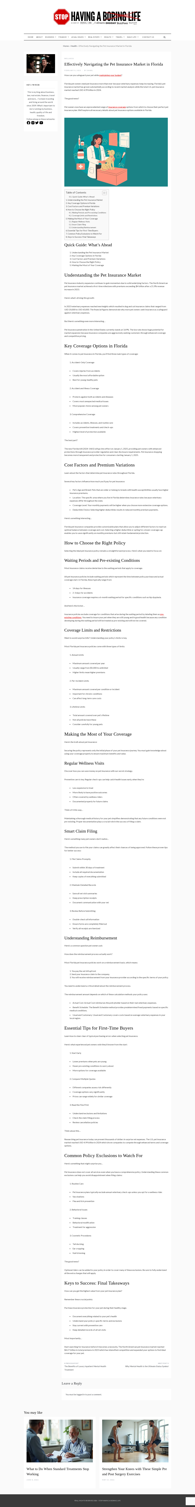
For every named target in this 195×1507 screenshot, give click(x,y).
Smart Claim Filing (79, 224)
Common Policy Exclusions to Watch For (85, 234)
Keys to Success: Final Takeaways (82, 237)
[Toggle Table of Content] (103, 193)
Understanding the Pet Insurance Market (85, 200)
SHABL (90, 70)
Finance (63, 37)
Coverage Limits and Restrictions (84, 215)
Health (107, 37)
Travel (119, 37)
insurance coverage (117, 107)
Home (31, 37)
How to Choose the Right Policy (81, 210)
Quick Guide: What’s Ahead (83, 197)
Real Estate (94, 37)
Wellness (69, 58)
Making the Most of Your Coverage (83, 219)
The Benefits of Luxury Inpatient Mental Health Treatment (85, 1368)
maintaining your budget (110, 75)
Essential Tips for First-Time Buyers (83, 230)
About (39, 37)
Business (49, 37)
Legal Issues (77, 37)
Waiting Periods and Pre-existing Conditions (89, 213)
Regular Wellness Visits (81, 222)
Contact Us (148, 37)
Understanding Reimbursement (84, 227)
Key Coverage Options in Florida (81, 203)
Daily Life (131, 37)
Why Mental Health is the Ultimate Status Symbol (146, 1366)
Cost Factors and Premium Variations (83, 206)
